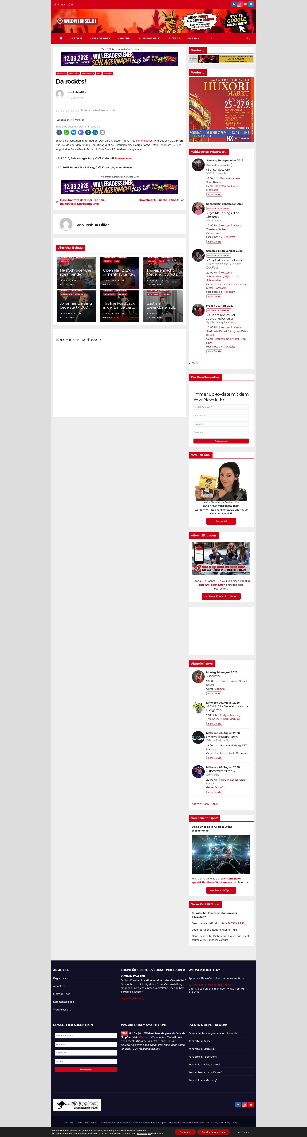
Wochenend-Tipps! (221, 890)
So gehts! (221, 521)
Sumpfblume (213, 182)
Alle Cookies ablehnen (213, 1132)
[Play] (221, 559)
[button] (248, 38)
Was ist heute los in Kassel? (206, 1072)
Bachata (220, 688)
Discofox (220, 787)
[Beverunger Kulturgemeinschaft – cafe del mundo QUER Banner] (221, 58)
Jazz (218, 233)
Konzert (225, 225)
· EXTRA (192, 38)
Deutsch (220, 338)
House (235, 186)
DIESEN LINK (236, 923)
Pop (243, 338)
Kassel (238, 225)
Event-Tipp (74, 73)
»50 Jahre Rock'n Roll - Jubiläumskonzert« (221, 318)
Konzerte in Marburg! (202, 1048)
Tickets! (228, 237)
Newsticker (153, 294)
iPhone (143, 1037)
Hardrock (220, 287)
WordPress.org (62, 1009)
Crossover (242, 753)
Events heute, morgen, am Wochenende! (213, 1033)
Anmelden (59, 986)
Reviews (107, 261)
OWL (99, 73)
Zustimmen (185, 1132)
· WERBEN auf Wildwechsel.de (115, 1122)
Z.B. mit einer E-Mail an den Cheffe (210, 984)
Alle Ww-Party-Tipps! (205, 803)
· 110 (209, 38)
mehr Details (214, 194)
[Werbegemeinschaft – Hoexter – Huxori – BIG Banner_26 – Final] (221, 109)
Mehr (195, 363)
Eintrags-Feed (62, 993)
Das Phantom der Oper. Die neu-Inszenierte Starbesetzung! (82, 202)
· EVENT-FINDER (100, 38)
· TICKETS (173, 38)
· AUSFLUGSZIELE (148, 38)
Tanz (223, 681)
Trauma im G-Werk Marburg (223, 719)
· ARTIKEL (76, 38)
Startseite (68, 1122)
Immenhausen (88, 73)
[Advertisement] (119, 457)
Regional (108, 73)
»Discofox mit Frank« (220, 772)
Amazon (213, 913)
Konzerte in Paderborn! (203, 1056)
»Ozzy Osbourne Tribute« (224, 263)
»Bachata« (213, 676)
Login (79, 1122)
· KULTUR (123, 38)
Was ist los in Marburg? (203, 1080)
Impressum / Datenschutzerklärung (186, 1122)
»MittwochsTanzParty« (222, 738)
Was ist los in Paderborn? (204, 1064)
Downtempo (222, 186)
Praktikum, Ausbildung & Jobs (222, 1122)
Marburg (235, 715)
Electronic (212, 189)
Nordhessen (66, 294)
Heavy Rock (229, 284)
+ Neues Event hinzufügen (221, 596)
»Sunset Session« (218, 171)
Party (223, 178)
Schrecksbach (214, 276)
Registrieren (60, 978)
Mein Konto (91, 1122)
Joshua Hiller (80, 92)
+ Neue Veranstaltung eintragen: (149, 1122)
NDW (209, 342)
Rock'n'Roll (233, 338)
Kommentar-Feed (63, 1001)
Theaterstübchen (216, 229)
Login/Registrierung (133, 998)
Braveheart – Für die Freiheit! (159, 200)
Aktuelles (61, 73)
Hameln (235, 178)
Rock (116, 261)
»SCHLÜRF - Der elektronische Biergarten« (227, 708)
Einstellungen (144, 1133)
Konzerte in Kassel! (200, 1041)
